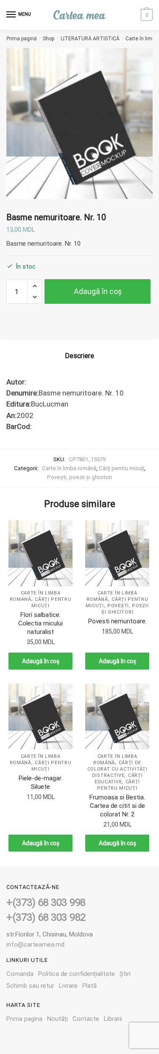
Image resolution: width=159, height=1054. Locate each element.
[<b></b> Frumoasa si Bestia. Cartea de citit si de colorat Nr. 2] (117, 717)
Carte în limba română (69, 468)
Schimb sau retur (30, 986)
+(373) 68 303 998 (46, 902)
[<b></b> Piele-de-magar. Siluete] (40, 717)
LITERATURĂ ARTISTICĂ (90, 39)
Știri (125, 974)
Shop (48, 39)
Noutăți (57, 1019)
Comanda (19, 974)
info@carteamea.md (35, 944)
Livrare (68, 986)
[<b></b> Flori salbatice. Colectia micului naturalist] (40, 553)
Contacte (86, 1019)
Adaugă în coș (98, 291)
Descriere (79, 356)
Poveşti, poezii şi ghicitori (79, 477)
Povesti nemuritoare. (117, 621)
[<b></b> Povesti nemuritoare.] (117, 553)
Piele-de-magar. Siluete (40, 782)
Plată (89, 986)
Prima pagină (21, 39)
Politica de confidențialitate (76, 974)
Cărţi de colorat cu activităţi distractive (117, 769)
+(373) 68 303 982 (46, 917)
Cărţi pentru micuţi (121, 468)
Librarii (113, 1019)
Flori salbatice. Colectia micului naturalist (40, 623)
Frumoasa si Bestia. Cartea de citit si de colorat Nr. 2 (117, 805)
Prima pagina (24, 1019)
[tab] (79, 356)
